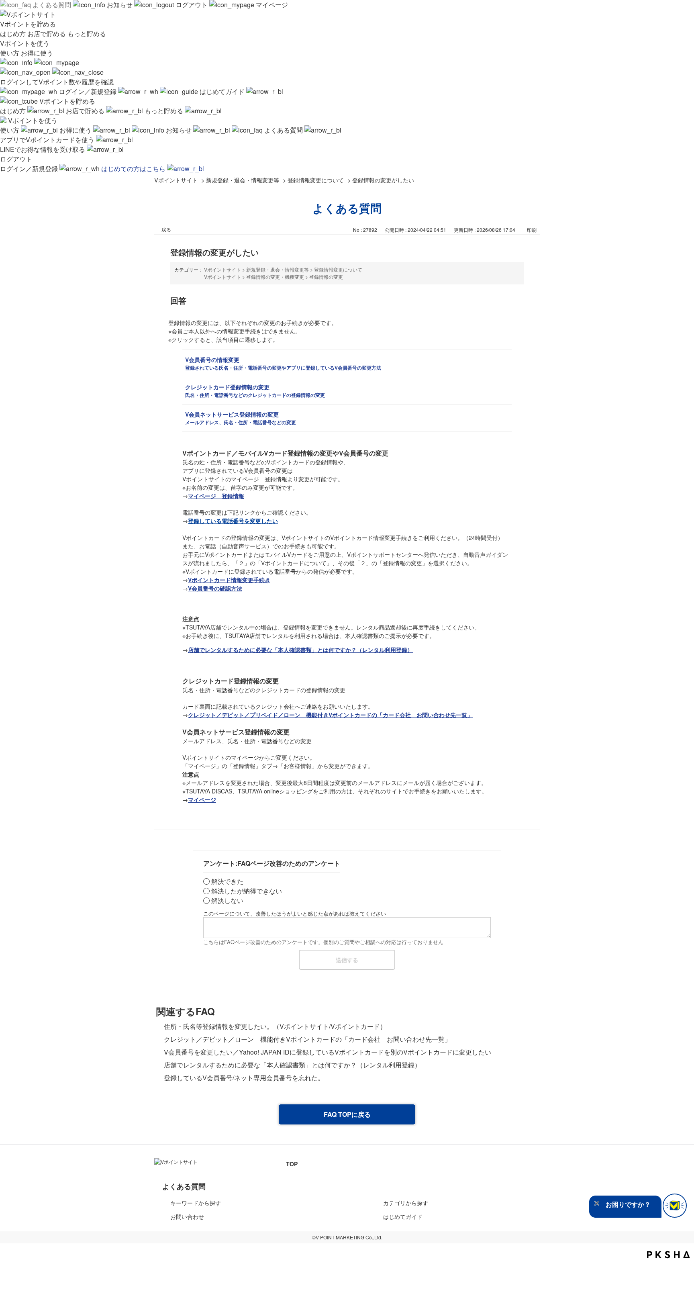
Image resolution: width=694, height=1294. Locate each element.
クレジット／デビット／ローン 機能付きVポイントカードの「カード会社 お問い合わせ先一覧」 (307, 1039)
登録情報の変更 (326, 276)
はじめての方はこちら (134, 168)
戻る (166, 229)
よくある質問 (52, 4)
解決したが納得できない (246, 890)
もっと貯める (86, 33)
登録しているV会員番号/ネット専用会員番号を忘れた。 (244, 1077)
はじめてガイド (222, 91)
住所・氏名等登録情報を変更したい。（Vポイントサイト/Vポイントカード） (275, 1026)
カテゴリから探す (405, 1203)
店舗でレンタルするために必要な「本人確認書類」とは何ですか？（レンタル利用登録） (292, 1064)
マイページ (271, 4)
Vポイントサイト (176, 180)
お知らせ (119, 4)
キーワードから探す (195, 1203)
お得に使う (37, 52)
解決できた (227, 881)
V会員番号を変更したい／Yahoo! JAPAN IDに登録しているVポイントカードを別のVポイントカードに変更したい (327, 1052)
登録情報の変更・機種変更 (275, 276)
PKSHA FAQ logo (668, 1254)
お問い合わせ (187, 1216)
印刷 (532, 229)
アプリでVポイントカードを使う (48, 139)
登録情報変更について (316, 180)
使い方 (10, 52)
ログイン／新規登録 (87, 91)
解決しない (227, 900)
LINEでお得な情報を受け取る (43, 149)
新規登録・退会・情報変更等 (242, 180)
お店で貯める (47, 33)
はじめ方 (13, 33)
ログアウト (191, 4)
